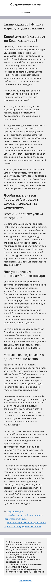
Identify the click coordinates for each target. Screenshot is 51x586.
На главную (25, 580)
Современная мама (25, 4)
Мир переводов (15, 511)
